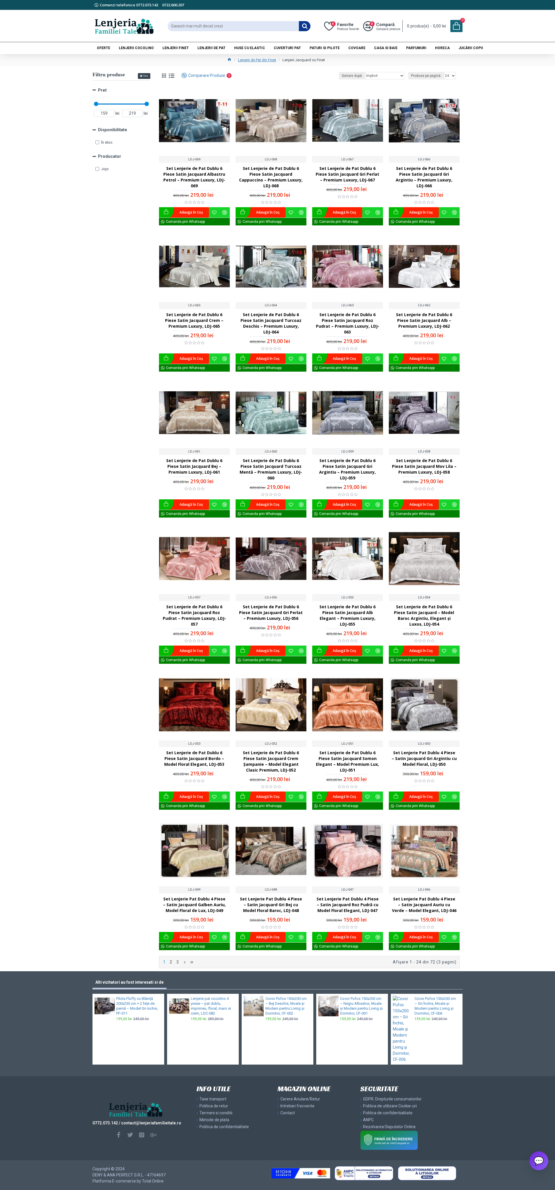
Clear (145, 76)
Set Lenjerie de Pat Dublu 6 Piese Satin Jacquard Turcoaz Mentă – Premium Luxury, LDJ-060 (271, 469)
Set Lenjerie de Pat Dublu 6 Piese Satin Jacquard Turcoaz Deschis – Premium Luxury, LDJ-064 (270, 323)
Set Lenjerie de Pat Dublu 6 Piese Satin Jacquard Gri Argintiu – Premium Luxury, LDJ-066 (424, 177)
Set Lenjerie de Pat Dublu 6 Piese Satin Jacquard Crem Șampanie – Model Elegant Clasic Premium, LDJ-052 (271, 761)
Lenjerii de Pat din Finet (257, 60)
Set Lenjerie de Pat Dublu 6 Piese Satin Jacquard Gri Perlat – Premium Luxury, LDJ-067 (347, 174)
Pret (102, 90)
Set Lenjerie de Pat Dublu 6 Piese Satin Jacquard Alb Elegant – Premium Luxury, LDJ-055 (347, 615)
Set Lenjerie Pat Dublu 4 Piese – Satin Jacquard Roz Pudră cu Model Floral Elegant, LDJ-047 (348, 904)
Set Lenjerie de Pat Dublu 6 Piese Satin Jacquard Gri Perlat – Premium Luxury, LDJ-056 (271, 612)
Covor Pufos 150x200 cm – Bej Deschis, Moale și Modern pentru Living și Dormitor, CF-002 (286, 1005)
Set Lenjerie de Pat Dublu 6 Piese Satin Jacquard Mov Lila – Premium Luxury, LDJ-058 (424, 466)
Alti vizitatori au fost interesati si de (129, 982)
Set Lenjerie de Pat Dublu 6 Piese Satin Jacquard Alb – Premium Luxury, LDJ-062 (424, 320)
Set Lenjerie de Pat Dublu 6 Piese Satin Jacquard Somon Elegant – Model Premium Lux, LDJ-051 (347, 761)
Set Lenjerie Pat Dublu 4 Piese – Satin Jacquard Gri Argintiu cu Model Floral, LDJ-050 (424, 758)
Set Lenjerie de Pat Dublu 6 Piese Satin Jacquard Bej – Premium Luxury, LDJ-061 (194, 466)
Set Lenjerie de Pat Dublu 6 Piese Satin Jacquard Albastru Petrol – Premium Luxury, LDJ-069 (194, 177)
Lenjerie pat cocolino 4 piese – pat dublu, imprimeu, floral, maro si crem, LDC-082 (211, 1005)
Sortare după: (352, 76)
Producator (109, 156)
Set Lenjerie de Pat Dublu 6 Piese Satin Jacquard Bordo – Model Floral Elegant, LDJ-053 (194, 758)
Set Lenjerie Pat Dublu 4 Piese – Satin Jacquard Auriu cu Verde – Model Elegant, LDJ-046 (424, 904)
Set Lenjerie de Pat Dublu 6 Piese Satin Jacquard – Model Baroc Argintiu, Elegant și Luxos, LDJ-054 (424, 615)
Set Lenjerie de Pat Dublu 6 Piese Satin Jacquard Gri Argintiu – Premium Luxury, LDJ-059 (347, 469)
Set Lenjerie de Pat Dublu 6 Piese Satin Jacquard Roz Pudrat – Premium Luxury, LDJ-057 (194, 615)
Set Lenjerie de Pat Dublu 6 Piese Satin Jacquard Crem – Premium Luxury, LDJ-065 (194, 320)
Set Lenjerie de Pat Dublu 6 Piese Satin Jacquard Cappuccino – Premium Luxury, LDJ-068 (271, 177)
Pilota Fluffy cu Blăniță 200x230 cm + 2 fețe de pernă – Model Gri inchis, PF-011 (137, 1005)
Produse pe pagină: (426, 76)
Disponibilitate (112, 129)
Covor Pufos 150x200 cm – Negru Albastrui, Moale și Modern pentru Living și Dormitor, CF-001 (361, 1005)
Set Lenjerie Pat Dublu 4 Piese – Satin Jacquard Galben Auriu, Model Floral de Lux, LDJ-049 (194, 904)
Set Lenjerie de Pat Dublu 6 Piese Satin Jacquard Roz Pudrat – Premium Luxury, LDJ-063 (347, 323)
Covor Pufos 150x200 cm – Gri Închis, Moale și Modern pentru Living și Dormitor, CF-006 (435, 1005)
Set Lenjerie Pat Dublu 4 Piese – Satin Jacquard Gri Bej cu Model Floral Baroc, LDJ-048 (271, 904)
